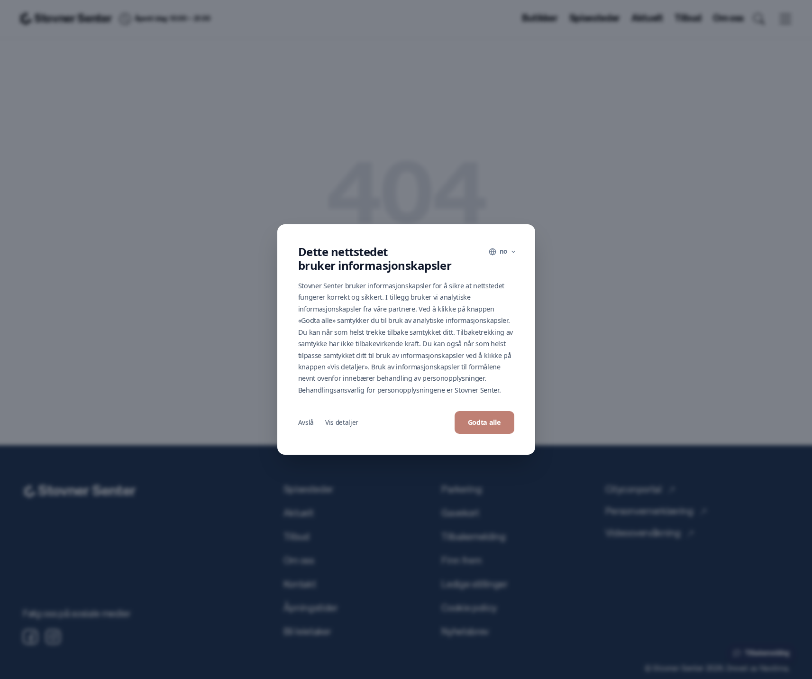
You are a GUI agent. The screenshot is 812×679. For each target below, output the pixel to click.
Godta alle (484, 422)
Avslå (306, 422)
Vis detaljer (341, 422)
